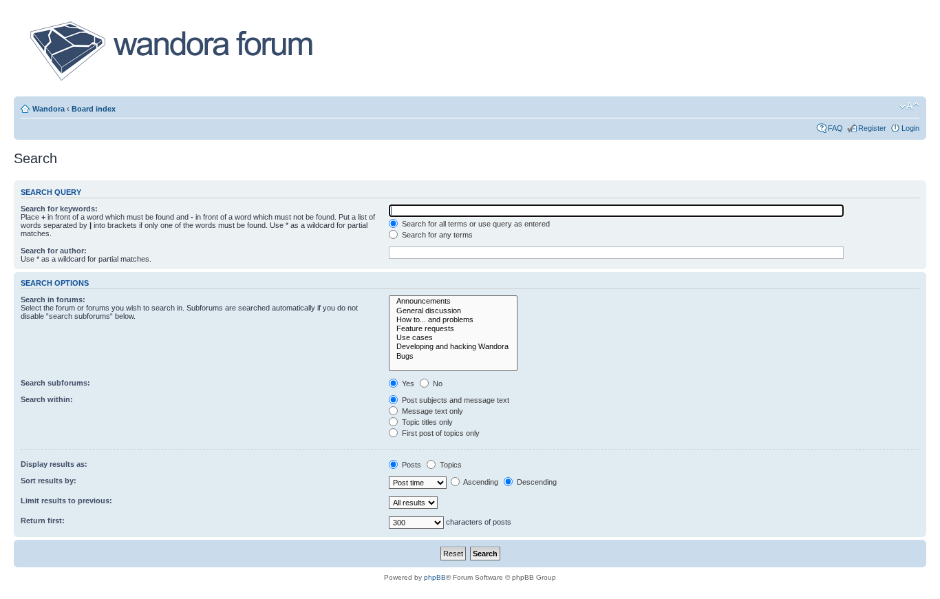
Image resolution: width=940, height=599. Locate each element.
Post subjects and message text (454, 400)
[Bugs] (453, 356)
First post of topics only (440, 433)
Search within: (47, 399)
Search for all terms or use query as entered (475, 224)
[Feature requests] (453, 328)
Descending (536, 482)
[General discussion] (453, 310)
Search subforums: (55, 383)
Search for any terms (436, 235)
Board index (94, 109)
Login (910, 128)
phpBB (435, 577)
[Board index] (170, 51)
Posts (410, 465)
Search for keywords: (59, 208)
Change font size (909, 106)
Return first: (43, 520)
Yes (407, 383)
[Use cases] (453, 337)
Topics (450, 465)
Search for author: (54, 250)
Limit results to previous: (66, 500)
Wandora (48, 109)
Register (872, 128)
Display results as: (54, 464)
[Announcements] (453, 301)
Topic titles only (426, 422)
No (436, 383)
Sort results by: (48, 480)
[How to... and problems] (453, 319)
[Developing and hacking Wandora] (453, 346)
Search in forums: (53, 299)
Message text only (431, 411)
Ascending (480, 482)
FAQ (835, 128)
